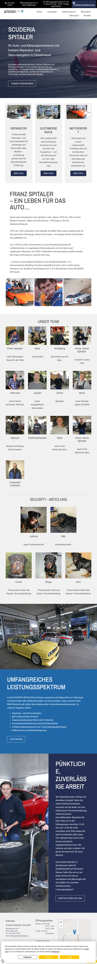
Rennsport (74, 15)
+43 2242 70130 (14, 933)
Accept (69, 957)
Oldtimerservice (69, 12)
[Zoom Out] (61, 926)
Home (39, 12)
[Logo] (13, 11)
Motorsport (86, 12)
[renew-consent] (3, 961)
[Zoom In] (61, 922)
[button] (84, 4)
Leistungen (52, 12)
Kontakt (87, 15)
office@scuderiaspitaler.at (19, 936)
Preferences (27, 957)
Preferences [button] (55, 952)
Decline (48, 957)
